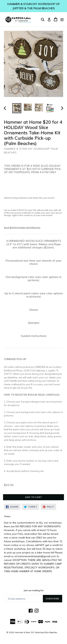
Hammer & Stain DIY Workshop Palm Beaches (36, 632)
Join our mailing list (33, 590)
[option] (16, 108)
